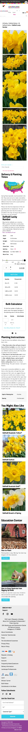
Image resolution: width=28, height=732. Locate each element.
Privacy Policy (5, 643)
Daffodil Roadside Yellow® (12, 433)
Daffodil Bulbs (13, 23)
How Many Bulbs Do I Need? (12, 328)
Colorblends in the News (8, 686)
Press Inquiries (14, 623)
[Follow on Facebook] (3, 614)
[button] (26, 2)
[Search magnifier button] (26, 16)
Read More (5, 558)
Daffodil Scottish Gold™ (11, 486)
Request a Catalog (17, 619)
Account (4, 661)
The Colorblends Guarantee (9, 641)
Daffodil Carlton (8, 460)
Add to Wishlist (21, 264)
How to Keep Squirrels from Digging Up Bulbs (11, 589)
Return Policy (5, 646)
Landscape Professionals (17, 621)
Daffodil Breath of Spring (12, 513)
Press (3, 638)
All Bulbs (5, 23)
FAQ (6, 619)
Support (3, 658)
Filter (9, 12)
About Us (6, 621)
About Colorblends (7, 632)
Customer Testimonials (8, 635)
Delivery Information (7, 666)
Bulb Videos (4, 683)
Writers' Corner (6, 680)
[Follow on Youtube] (12, 614)
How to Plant (6, 550)
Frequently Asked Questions (9, 663)
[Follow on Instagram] (7, 614)
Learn (14, 12)
